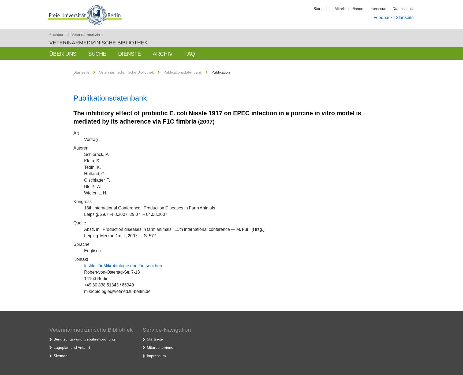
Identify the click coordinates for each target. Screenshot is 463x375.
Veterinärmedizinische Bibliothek (98, 42)
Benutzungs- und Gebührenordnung (84, 339)
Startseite (321, 8)
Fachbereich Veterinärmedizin (76, 34)
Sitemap (61, 356)
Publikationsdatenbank (182, 72)
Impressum (377, 8)
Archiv (163, 54)
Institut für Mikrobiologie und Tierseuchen (123, 265)
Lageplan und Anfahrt (72, 347)
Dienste (129, 54)
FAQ (189, 54)
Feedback (383, 17)
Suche (97, 54)
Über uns (62, 54)
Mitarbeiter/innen (349, 8)
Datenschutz (403, 8)
